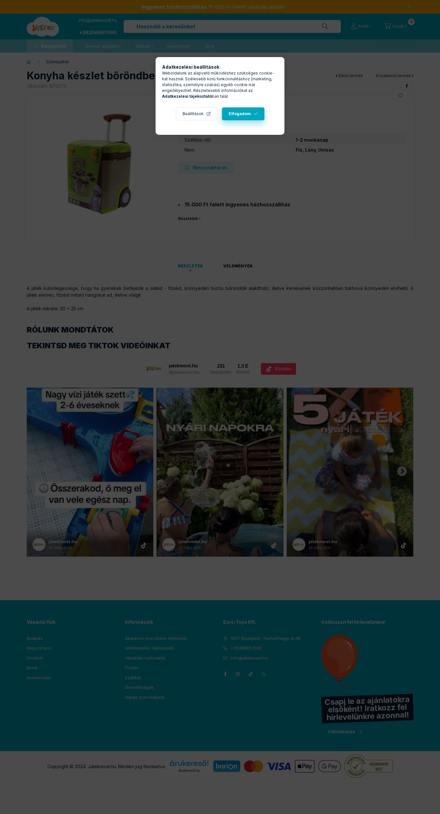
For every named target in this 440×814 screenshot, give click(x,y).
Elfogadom (240, 113)
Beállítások (193, 113)
